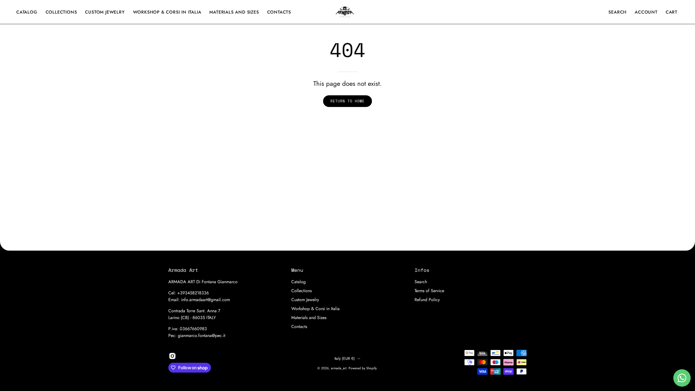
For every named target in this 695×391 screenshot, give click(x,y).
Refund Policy (427, 300)
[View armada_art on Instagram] (172, 356)
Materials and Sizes (308, 317)
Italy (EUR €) (344, 358)
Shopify (371, 368)
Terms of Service (429, 291)
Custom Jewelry (305, 300)
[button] (167, 12)
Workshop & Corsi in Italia (315, 308)
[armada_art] (347, 12)
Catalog (298, 282)
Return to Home (347, 101)
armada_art (338, 368)
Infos (422, 270)
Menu (297, 270)
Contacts (299, 326)
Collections (301, 291)
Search (421, 282)
